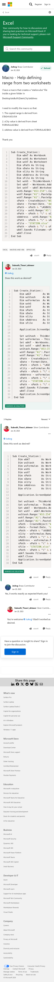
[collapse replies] (27, 425)
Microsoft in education (11, 788)
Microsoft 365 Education (11, 802)
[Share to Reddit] (27, 683)
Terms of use (22, 972)
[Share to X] (22, 683)
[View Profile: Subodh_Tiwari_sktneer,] (8, 267)
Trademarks (34, 972)
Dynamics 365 (8, 843)
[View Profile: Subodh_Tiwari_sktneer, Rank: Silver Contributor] (6, 429)
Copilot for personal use (11, 716)
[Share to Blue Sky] (31, 683)
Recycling (19, 974)
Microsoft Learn (8, 889)
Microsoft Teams (9, 857)
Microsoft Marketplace (11, 903)
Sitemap (6, 969)
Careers (6, 925)
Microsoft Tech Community (12, 898)
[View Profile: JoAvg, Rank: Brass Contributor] (5, 68)
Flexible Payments (9, 775)
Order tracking (8, 761)
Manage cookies (9, 972)
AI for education (9, 821)
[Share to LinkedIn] (12, 683)
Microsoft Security (9, 839)
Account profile (8, 743)
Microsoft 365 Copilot (11, 862)
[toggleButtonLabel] (50, 12)
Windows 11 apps (9, 730)
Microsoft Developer (10, 884)
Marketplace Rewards (11, 907)
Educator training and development (15, 812)
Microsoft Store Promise (11, 771)
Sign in (15, 651)
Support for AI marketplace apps (14, 894)
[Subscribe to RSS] (36, 683)
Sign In (47, 4)
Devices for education (11, 793)
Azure (5, 880)
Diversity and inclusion (11, 948)
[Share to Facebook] (17, 683)
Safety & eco (7, 974)
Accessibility (7, 953)
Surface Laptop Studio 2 (11, 706)
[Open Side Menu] (4, 4)
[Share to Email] (41, 683)
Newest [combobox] (45, 419)
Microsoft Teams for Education (13, 798)
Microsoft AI (7, 834)
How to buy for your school (12, 807)
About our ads (31, 974)
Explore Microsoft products (12, 725)
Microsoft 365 (8, 848)
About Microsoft (9, 930)
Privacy (31, 969)
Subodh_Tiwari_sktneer (23, 265)
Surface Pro (7, 697)
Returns (6, 757)
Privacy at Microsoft (10, 939)
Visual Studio (8, 912)
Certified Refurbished (10, 766)
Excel (7, 12)
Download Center (9, 747)
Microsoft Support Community (18, 37)
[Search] (31, 4)
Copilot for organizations (12, 711)
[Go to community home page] (10, 4)
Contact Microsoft (19, 969)
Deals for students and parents (14, 816)
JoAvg (14, 66)
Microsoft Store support (11, 752)
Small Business (8, 866)
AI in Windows (8, 720)
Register (38, 4)
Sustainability (8, 958)
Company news (8, 934)
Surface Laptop (8, 702)
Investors (6, 944)
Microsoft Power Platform (12, 853)
